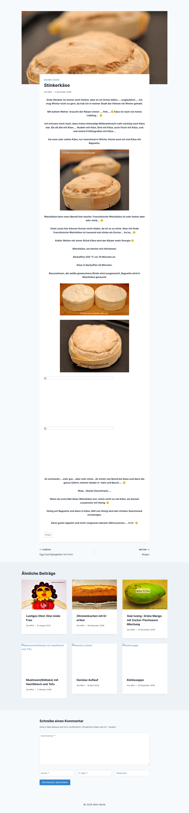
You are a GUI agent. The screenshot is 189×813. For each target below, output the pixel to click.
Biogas (144, 552)
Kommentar (48, 735)
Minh (50, 92)
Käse (48, 535)
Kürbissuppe (135, 680)
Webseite (121, 773)
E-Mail (83, 773)
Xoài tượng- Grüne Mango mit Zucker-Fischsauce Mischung (144, 620)
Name (45, 773)
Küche (56, 80)
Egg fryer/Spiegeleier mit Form (56, 552)
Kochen (48, 80)
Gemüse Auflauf (87, 680)
